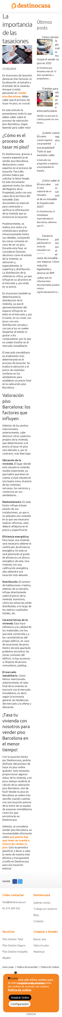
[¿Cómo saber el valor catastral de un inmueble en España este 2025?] (45, 190)
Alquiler (6, 957)
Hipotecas (39, 951)
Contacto (38, 921)
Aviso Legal (8, 967)
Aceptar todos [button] (20, 997)
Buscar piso (39, 939)
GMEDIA (31, 1014)
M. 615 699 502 (11, 908)
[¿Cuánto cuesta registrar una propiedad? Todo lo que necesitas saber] (45, 140)
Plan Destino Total (12, 939)
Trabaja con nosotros (45, 908)
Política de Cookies (50, 967)
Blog (36, 915)
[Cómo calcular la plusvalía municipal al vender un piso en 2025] (45, 47)
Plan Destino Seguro (13, 945)
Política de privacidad (27, 967)
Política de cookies (19, 990)
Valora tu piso (41, 945)
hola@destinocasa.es (14, 902)
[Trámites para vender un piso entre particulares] (45, 98)
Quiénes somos (41, 902)
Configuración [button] (20, 1004)
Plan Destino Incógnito (15, 951)
